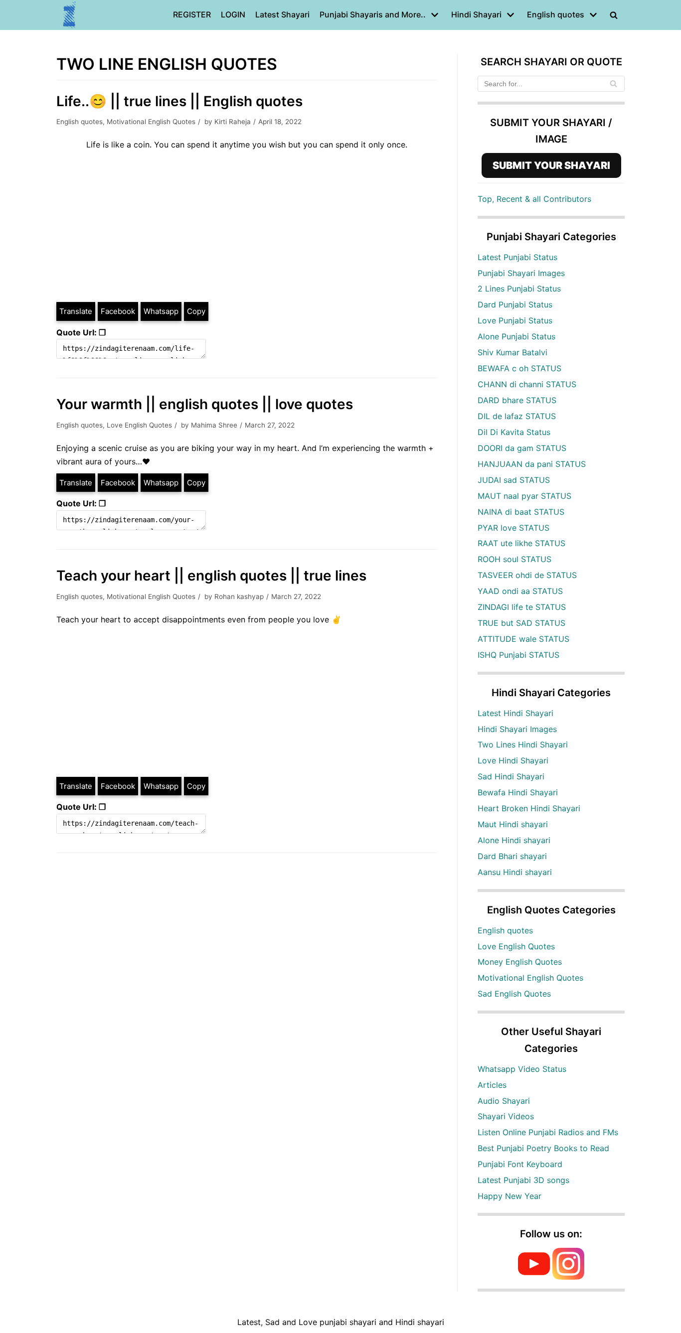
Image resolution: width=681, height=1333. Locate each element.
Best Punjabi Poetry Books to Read (543, 1148)
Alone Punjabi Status (516, 336)
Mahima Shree (214, 425)
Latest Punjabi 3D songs (523, 1180)
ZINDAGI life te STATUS (522, 607)
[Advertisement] (246, 226)
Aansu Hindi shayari (515, 872)
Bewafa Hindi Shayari (518, 792)
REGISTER (192, 14)
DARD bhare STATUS (517, 400)
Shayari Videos (506, 1116)
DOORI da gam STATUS (522, 448)
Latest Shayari (282, 14)
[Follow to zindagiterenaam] (568, 1277)
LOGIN (233, 14)
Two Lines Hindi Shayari (523, 744)
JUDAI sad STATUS (514, 480)
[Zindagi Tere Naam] (69, 14)
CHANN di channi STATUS (527, 384)
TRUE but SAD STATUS (521, 623)
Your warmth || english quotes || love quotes (204, 404)
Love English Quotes (139, 425)
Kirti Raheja (232, 122)
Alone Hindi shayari (514, 840)
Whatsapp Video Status (522, 1069)
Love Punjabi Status (515, 320)
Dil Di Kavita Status (514, 432)
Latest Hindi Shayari (515, 713)
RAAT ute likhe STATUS (521, 543)
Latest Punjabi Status (517, 257)
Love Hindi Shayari (513, 760)
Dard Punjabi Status (515, 304)
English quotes (79, 122)
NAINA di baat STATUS (521, 512)
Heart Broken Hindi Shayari (529, 808)
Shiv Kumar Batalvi (512, 352)
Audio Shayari (504, 1101)
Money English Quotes (520, 962)
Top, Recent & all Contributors (534, 199)
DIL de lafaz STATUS (517, 416)
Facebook (118, 311)
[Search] (613, 84)
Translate (75, 311)
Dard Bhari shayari (512, 856)
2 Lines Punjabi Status (519, 289)
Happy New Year (509, 1196)
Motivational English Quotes (151, 122)
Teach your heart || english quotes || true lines (211, 575)
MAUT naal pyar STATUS (524, 496)
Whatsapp (161, 311)
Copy (196, 311)
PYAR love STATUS (513, 528)
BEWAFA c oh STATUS (519, 368)
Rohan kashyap (239, 596)
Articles (492, 1085)
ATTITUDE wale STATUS (523, 639)
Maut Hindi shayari (513, 824)
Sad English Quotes (514, 994)
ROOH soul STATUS (514, 559)
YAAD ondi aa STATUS (520, 591)
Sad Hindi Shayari (511, 776)
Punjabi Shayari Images (521, 273)
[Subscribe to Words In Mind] (534, 1277)
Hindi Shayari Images (517, 729)
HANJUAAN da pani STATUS (532, 464)
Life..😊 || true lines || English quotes (179, 101)
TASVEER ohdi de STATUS (527, 575)
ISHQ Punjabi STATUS (518, 655)
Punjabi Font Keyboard (520, 1164)
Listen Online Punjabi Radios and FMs (548, 1132)
